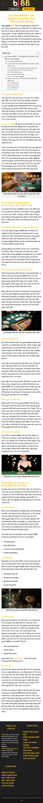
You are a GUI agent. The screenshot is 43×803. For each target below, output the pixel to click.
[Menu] (3, 3)
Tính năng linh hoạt (16, 72)
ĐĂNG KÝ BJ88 (8, 772)
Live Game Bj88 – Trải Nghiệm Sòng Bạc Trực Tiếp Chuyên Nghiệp (21, 57)
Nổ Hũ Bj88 (17, 658)
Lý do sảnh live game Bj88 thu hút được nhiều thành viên (23, 65)
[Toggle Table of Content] (37, 53)
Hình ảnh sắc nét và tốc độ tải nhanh (22, 70)
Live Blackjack (14, 83)
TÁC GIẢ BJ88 (29, 758)
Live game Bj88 (8, 124)
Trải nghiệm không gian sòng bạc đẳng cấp (23, 68)
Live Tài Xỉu (14, 89)
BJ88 (3, 734)
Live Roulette (15, 85)
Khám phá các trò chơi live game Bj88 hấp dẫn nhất (22, 79)
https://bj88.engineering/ (10, 748)
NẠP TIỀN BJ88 (8, 778)
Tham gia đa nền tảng (17, 74)
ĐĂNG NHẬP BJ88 (9, 775)
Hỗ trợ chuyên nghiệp (17, 76)
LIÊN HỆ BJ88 (8, 786)
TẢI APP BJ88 (8, 783)
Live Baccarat (15, 87)
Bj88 (13, 26)
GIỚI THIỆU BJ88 (31, 756)
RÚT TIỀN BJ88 (8, 780)
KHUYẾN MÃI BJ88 (31, 753)
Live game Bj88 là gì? (15, 61)
